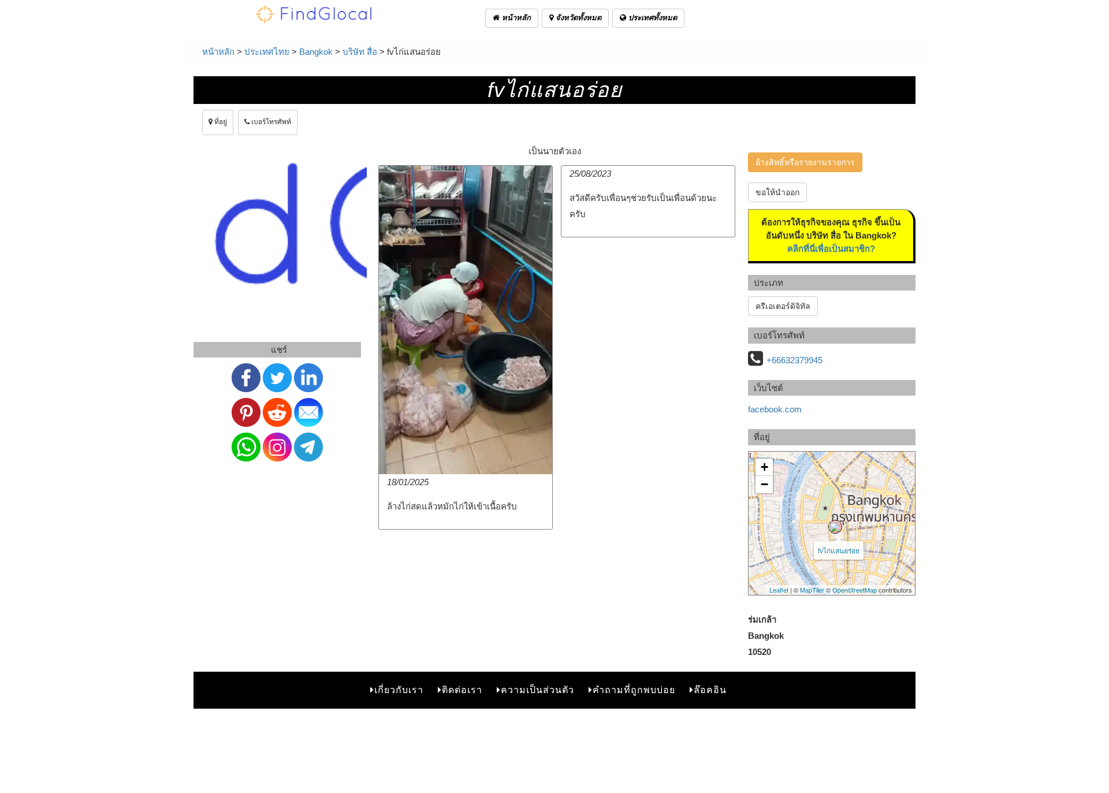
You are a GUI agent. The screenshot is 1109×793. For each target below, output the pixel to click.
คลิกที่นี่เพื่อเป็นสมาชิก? (831, 249)
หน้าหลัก (515, 17)
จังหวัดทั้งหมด (577, 17)
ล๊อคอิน (710, 690)
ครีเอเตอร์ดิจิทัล (783, 306)
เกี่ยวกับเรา (398, 690)
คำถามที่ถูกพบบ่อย (634, 690)
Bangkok (316, 52)
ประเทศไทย (266, 52)
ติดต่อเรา (462, 690)
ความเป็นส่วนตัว (537, 690)
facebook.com (775, 409)
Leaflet (778, 589)
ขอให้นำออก (777, 192)
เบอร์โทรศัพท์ (270, 122)
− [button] (764, 484)
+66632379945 (794, 360)
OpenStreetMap (854, 589)
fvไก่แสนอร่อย (838, 550)
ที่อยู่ (220, 122)
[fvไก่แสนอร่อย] (835, 527)
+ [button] (764, 467)
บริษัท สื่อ (360, 52)
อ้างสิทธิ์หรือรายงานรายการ (805, 162)
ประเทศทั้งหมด (651, 17)
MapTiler (812, 589)
